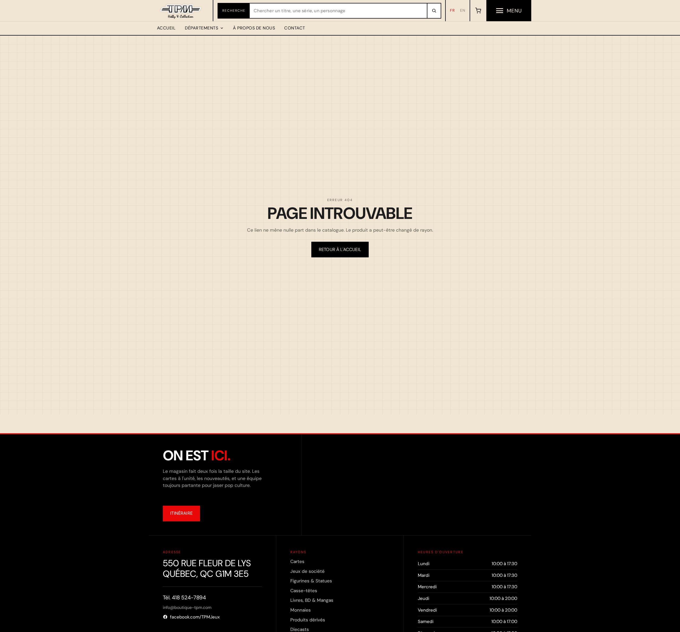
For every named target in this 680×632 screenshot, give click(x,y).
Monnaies (300, 610)
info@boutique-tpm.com (187, 607)
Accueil (166, 28)
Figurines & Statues (311, 581)
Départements (201, 28)
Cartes (297, 561)
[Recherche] (434, 10)
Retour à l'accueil (340, 249)
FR (452, 10)
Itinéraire (181, 513)
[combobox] (338, 10)
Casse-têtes (303, 591)
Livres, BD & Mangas (311, 600)
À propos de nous (254, 28)
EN (462, 10)
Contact (294, 28)
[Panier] (478, 10)
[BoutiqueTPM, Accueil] (181, 10)
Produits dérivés (307, 620)
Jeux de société (307, 571)
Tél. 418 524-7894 (184, 597)
